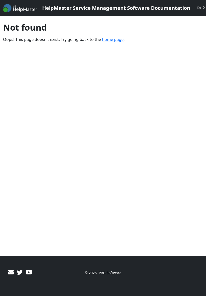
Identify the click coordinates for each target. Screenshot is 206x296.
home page (113, 39)
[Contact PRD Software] (11, 272)
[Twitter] (20, 272)
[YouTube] (29, 272)
